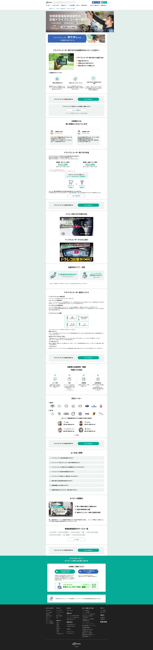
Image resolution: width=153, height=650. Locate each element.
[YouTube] (106, 622)
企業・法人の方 (70, 610)
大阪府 (57, 631)
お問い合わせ (84, 5)
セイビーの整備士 (49, 621)
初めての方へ (48, 610)
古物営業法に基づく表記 (86, 631)
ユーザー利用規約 (85, 610)
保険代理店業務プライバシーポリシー (89, 625)
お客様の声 (48, 614)
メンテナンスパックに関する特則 (88, 614)
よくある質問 (72, 5)
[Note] (101, 622)
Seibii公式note (69, 633)
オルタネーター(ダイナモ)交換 (92, 532)
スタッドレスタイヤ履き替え (63, 532)
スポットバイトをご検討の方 (72, 617)
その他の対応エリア (60, 633)
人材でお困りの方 (70, 624)
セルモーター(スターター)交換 (55, 534)
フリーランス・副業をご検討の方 (73, 615)
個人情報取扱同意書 (86, 627)
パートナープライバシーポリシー (88, 623)
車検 (83, 532)
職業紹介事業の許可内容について (88, 634)
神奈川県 (58, 628)
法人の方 (92, 5)
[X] (102, 622)
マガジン (78, 5)
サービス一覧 (58, 610)
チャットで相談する (76, 110)
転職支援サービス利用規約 (87, 632)
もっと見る (76, 539)
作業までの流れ (49, 615)
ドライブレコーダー (60, 612)
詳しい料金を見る (88, 99)
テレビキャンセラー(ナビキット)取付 (78, 534)
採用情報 (102, 619)
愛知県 (57, 630)
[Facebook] (104, 622)
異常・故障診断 (59, 615)
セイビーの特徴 (49, 612)
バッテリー (58, 614)
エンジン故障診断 (66, 534)
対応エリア (48, 617)
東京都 (57, 622)
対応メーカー (48, 619)
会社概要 (102, 617)
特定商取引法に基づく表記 (87, 629)
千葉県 (57, 624)
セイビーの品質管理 (49, 623)
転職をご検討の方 (70, 619)
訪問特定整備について (86, 636)
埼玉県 (57, 626)
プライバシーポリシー (86, 622)
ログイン (104, 2)
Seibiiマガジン (69, 631)
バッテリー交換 (52, 532)
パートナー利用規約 (86, 612)
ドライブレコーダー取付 (75, 532)
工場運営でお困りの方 (71, 626)
